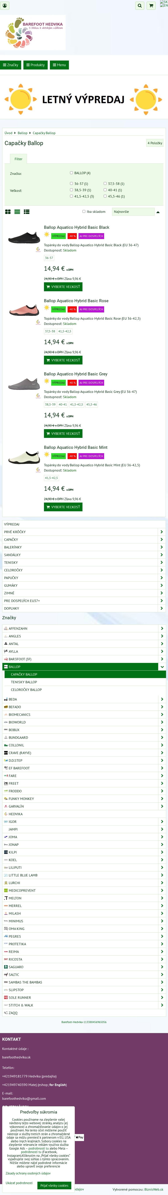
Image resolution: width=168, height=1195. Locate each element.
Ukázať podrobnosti (19, 1183)
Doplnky (11, 608)
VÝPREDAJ (11, 524)
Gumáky (11, 585)
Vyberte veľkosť (65, 286)
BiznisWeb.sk (153, 1189)
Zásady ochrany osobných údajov (28, 1173)
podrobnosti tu (38, 1148)
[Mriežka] (8, 213)
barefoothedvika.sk (16, 1057)
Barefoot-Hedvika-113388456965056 (84, 1022)
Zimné (9, 593)
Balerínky (13, 547)
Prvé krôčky (15, 532)
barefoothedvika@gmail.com (24, 1098)
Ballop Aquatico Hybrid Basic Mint (75, 447)
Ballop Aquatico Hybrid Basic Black (76, 227)
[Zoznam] (17, 213)
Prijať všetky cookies (54, 1185)
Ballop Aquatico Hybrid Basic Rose (76, 300)
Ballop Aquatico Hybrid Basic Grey (75, 373)
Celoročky (13, 570)
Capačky (11, 539)
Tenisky (11, 562)
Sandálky (12, 555)
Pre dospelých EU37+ (22, 600)
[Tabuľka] (26, 213)
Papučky (11, 578)
